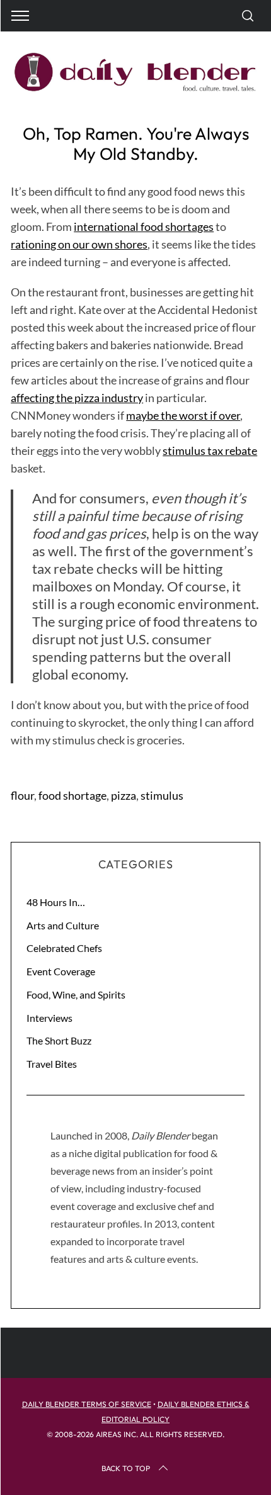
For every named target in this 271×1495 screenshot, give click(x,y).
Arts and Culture (62, 925)
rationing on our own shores (79, 244)
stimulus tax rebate (210, 450)
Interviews (49, 1018)
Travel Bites (51, 1064)
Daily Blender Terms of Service (86, 1404)
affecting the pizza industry (77, 398)
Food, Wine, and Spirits (75, 994)
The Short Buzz (58, 1040)
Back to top (125, 1468)
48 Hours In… (55, 902)
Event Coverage (60, 971)
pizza (123, 795)
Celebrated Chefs (64, 948)
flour (22, 795)
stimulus (162, 795)
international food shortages (144, 226)
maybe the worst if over (183, 415)
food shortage (72, 795)
